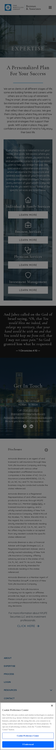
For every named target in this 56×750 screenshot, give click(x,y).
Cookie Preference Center (28, 736)
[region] (28, 726)
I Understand (28, 744)
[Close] (52, 705)
